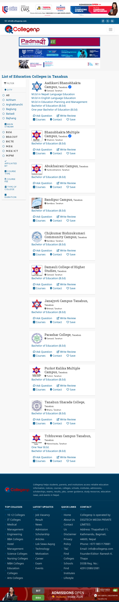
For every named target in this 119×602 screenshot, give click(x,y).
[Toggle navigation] (110, 29)
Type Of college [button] (10, 188)
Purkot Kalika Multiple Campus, (62, 370)
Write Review (67, 115)
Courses (40, 119)
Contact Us (68, 527)
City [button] (9, 90)
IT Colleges (14, 519)
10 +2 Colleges (16, 515)
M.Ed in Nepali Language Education (53, 94)
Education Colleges (13, 570)
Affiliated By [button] (11, 164)
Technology (42, 548)
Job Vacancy (42, 515)
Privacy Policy (68, 541)
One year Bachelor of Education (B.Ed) (54, 109)
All (8, 95)
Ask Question (44, 115)
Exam (38, 563)
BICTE (10, 141)
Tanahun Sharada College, (65, 404)
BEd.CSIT (12, 136)
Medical (12, 524)
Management (15, 529)
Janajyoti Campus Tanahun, (66, 302)
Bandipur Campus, (64, 199)
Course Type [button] (10, 172)
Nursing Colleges (17, 558)
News (38, 524)
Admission (41, 529)
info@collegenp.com (17, 21)
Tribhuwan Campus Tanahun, (68, 437)
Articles (39, 539)
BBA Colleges (15, 539)
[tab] (14, 90)
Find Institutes (69, 570)
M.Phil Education (12, 157)
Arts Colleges (15, 578)
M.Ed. (9, 146)
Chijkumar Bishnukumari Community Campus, (66, 235)
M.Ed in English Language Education (53, 98)
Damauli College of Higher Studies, (65, 269)
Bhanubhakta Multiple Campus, (62, 134)
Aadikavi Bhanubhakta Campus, (63, 85)
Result (39, 519)
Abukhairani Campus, (66, 166)
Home (67, 515)
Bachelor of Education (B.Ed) (48, 105)
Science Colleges (17, 553)
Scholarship (42, 534)
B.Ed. (9, 132)
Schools (68, 563)
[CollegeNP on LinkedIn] (112, 21)
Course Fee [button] (10, 180)
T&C (66, 548)
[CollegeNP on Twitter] (108, 21)
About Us (69, 519)
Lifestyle (69, 578)
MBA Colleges (15, 563)
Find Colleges (69, 556)
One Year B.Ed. (40, 447)
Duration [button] (10, 197)
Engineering (14, 534)
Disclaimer (70, 534)
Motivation (41, 553)
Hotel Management (15, 546)
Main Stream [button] (9, 125)
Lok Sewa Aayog (45, 544)
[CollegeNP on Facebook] (103, 21)
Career (39, 558)
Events (39, 568)
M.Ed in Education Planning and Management (59, 102)
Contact (57, 119)
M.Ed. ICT (12, 150)
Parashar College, (63, 335)
